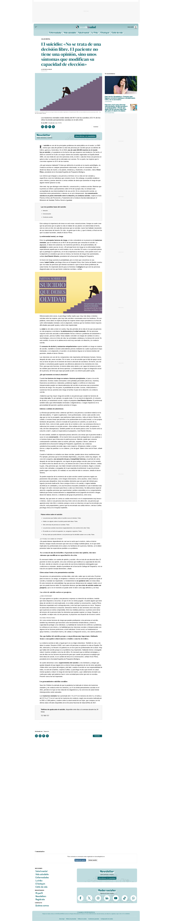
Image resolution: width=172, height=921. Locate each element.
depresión (43, 245)
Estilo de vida (117, 33)
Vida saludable (70, 33)
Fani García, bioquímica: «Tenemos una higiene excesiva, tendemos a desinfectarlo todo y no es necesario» (120, 98)
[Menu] (36, 27)
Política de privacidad (71, 918)
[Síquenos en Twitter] (89, 898)
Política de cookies (82, 918)
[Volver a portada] (86, 27)
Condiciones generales (93, 918)
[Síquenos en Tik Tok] (125, 898)
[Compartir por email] (46, 126)
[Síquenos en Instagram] (98, 898)
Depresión (46, 731)
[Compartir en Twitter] (53, 126)
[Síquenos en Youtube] (116, 898)
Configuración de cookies (107, 918)
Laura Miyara (108, 101)
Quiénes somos (42, 905)
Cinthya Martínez (109, 112)
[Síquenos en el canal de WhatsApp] (133, 898)
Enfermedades (55, 33)
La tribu (38, 880)
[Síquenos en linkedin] (107, 898)
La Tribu (94, 33)
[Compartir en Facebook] (49, 126)
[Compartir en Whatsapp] (42, 126)
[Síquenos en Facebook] (80, 898)
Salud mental (83, 33)
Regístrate (40, 899)
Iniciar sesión (93, 860)
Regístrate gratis (80, 860)
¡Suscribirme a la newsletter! (85, 136)
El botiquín (105, 33)
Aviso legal (61, 918)
